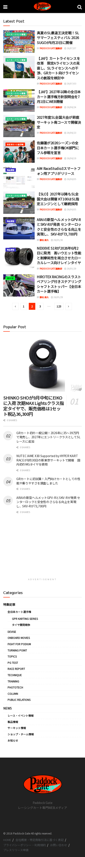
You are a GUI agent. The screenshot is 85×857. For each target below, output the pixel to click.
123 (59, 306)
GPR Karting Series (25, 618)
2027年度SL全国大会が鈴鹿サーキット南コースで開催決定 (59, 122)
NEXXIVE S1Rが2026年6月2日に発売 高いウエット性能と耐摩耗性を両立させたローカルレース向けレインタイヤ (59, 255)
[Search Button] (79, 6)
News (7, 708)
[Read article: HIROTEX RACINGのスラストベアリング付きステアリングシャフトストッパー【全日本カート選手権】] (19, 285)
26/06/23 (71, 132)
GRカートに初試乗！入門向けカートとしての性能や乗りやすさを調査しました (48, 481)
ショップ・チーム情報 (21, 734)
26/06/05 (71, 179)
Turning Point (17, 650)
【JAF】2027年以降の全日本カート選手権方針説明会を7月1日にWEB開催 (59, 96)
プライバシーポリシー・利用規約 (24, 845)
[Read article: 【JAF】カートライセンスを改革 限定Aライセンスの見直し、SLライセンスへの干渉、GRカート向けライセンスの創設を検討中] (19, 67)
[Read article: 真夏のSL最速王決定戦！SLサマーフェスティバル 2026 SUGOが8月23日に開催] (19, 41)
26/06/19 (71, 158)
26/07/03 (71, 83)
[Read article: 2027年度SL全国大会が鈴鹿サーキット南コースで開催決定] (19, 126)
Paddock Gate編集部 (51, 48)
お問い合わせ (58, 845)
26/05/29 (71, 268)
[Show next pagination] (68, 306)
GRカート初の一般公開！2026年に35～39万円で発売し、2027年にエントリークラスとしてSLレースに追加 (48, 437)
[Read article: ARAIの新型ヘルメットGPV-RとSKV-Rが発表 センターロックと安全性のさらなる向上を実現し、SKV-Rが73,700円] (19, 228)
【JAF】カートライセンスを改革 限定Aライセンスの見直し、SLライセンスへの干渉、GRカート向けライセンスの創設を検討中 (58, 68)
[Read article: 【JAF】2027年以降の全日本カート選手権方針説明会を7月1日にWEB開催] (19, 100)
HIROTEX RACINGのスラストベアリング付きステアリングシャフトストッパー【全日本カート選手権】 (59, 284)
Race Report (16, 668)
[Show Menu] (5, 6)
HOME (7, 840)
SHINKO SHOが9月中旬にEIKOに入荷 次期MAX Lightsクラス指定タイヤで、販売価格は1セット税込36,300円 (33, 405)
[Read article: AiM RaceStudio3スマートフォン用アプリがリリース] (19, 177)
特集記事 (9, 604)
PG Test (13, 662)
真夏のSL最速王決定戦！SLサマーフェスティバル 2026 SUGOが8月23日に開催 (58, 37)
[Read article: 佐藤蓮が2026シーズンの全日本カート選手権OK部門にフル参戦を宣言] (19, 151)
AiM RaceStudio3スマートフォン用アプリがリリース (59, 171)
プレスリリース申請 (16, 850)
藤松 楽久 (44, 240)
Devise (10, 278)
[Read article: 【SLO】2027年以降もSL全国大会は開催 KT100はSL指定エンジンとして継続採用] (19, 203)
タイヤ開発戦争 (21, 625)
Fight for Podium (19, 644)
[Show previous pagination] (15, 306)
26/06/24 (71, 107)
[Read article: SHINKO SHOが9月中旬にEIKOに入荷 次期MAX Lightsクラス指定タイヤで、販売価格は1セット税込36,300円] (42, 364)
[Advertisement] (42, 548)
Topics (12, 656)
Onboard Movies (19, 638)
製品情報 (10, 170)
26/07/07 (71, 48)
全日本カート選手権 (15, 144)
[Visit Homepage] (42, 6)
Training (13, 681)
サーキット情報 (17, 728)
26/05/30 (58, 240)
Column (13, 693)
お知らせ (13, 740)
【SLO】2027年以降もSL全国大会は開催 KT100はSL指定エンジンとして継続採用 (58, 198)
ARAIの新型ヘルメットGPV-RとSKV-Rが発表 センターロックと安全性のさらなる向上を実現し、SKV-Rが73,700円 (59, 227)
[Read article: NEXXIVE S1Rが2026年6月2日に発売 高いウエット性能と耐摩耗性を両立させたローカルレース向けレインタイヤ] (19, 257)
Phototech (15, 687)
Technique (15, 675)
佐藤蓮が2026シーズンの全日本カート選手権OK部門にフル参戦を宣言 (58, 147)
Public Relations (19, 699)
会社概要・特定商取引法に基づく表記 (39, 840)
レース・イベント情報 (16, 34)
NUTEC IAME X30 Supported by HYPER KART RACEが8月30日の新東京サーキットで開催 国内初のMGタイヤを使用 (48, 460)
